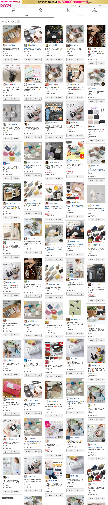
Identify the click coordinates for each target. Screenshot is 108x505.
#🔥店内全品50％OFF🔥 (31, 203)
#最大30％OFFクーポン (31, 403)
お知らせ (67, 10)
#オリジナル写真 (99, 210)
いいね (16, 59)
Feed (13, 10)
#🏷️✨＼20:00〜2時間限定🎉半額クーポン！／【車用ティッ (75, 207)
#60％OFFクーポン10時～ (95, 447)
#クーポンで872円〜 (30, 324)
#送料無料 (28, 167)
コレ (8, 59)
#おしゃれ (95, 169)
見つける (40, 10)
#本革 (89, 169)
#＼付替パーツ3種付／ (72, 401)
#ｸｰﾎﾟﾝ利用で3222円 (10, 206)
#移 (69, 286)
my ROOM (94, 10)
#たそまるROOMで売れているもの (53, 249)
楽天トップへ (102, 6)
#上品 (100, 169)
